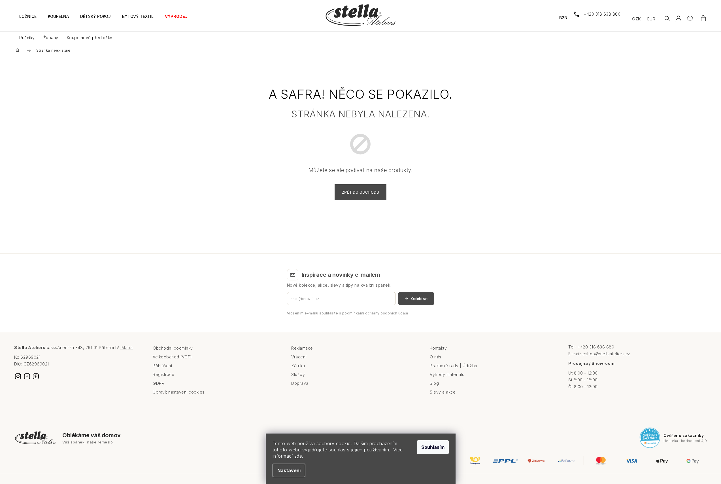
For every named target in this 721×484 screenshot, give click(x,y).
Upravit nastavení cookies (179, 392)
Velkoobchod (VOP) (172, 356)
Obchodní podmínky (173, 348)
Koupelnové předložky (89, 37)
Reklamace (302, 348)
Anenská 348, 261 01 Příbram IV (95, 347)
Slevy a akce (443, 392)
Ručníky (27, 37)
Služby (298, 374)
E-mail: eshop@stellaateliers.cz (599, 353)
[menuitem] (28, 20)
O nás (435, 356)
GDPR (158, 383)
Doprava (300, 383)
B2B (563, 17)
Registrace (163, 374)
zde (298, 456)
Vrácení (299, 356)
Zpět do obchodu (360, 192)
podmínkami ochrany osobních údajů (375, 313)
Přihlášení (162, 365)
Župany (50, 37)
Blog (434, 383)
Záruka (298, 365)
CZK (636, 18)
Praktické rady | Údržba (453, 365)
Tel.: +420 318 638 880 (591, 346)
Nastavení (289, 470)
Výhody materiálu (447, 374)
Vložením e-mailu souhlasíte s (347, 313)
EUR (651, 18)
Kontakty (438, 348)
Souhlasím (432, 447)
